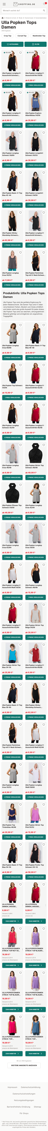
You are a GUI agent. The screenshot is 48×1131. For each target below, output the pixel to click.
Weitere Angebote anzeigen (24, 1065)
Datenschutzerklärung (30, 1087)
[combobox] (24, 10)
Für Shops (24, 1113)
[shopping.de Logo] (24, 4)
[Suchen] (44, 10)
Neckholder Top (39, 36)
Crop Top (7, 36)
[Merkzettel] (44, 4)
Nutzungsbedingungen (24, 1100)
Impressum (12, 1087)
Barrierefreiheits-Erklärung (18, 1107)
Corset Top (22, 36)
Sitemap (37, 1107)
